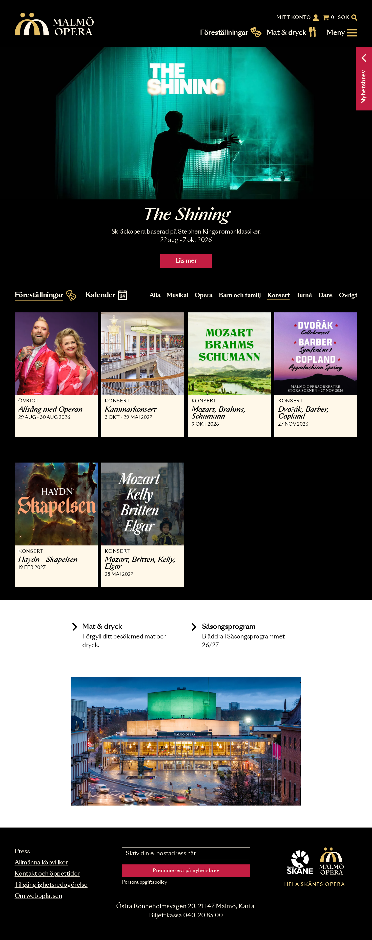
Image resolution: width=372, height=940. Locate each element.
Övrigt (348, 296)
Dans (326, 296)
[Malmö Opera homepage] (55, 24)
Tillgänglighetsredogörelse (51, 885)
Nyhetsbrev (364, 87)
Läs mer (186, 261)
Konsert (278, 296)
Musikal (177, 296)
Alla (155, 296)
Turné (304, 296)
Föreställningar (224, 32)
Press (22, 852)
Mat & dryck (286, 32)
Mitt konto (294, 17)
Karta (247, 906)
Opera (204, 296)
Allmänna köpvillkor (41, 863)
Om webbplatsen (38, 896)
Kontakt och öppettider (47, 874)
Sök (343, 17)
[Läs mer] (186, 123)
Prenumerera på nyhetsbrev (186, 870)
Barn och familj (240, 296)
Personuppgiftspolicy (144, 882)
